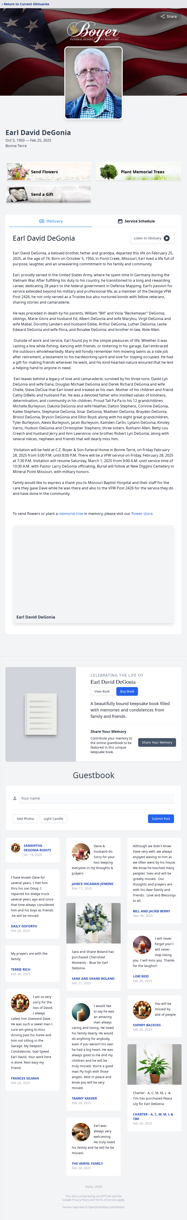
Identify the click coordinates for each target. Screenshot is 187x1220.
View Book (102, 691)
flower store (142, 513)
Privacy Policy (80, 1200)
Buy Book (127, 691)
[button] (93, 923)
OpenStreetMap (98, 1207)
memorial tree (71, 513)
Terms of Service (106, 1200)
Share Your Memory (157, 742)
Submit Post (161, 818)
